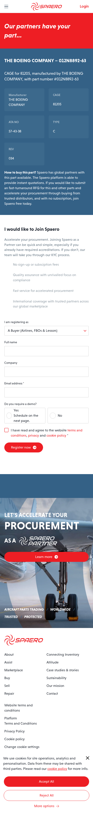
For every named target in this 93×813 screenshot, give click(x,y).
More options (44, 806)
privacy (33, 435)
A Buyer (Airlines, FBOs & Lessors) (32, 330)
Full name (10, 342)
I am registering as (16, 322)
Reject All (47, 795)
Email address (14, 383)
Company (10, 362)
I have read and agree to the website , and (46, 432)
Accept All (46, 781)
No (60, 415)
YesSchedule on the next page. (26, 415)
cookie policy (56, 435)
